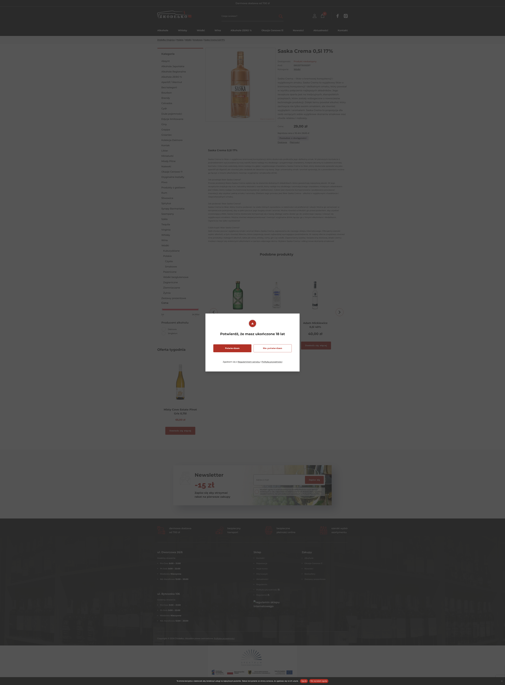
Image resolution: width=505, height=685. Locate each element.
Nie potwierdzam (272, 348)
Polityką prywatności (272, 362)
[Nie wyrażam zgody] (501, 681)
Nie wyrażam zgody (318, 681)
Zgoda (304, 681)
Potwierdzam (232, 348)
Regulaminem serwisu (249, 362)
